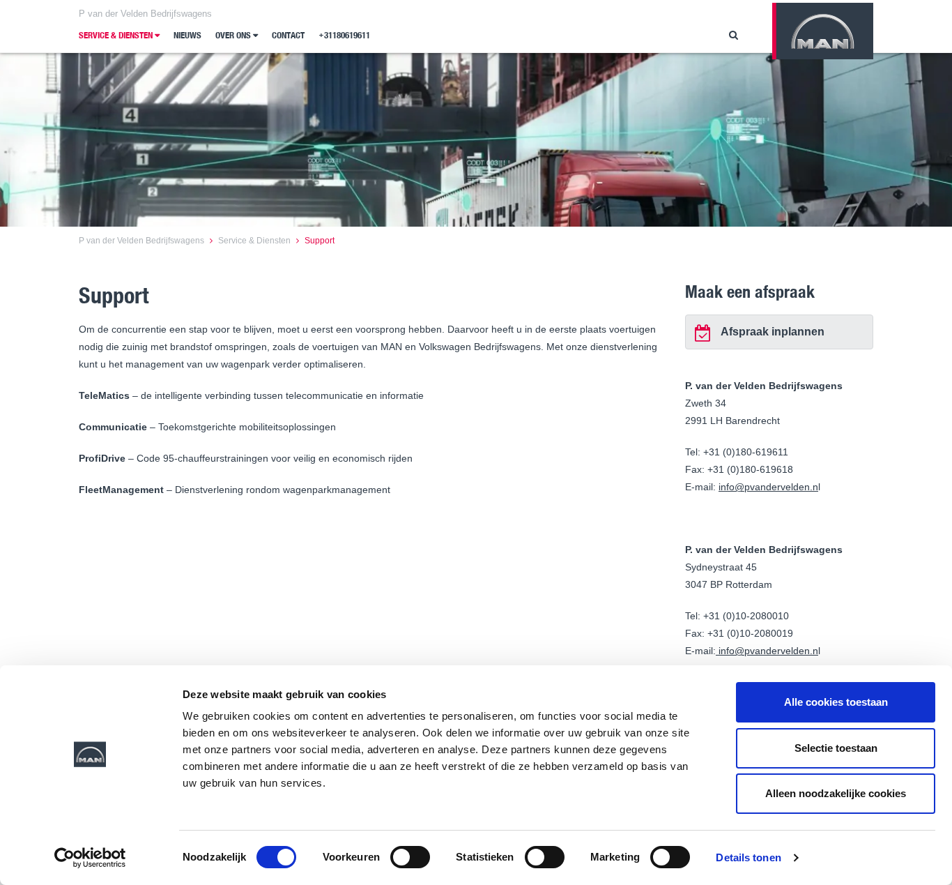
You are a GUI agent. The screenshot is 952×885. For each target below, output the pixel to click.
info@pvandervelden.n (768, 486)
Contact (288, 35)
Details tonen (748, 857)
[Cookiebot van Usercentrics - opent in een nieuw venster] (90, 857)
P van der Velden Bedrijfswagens (145, 13)
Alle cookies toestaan (836, 702)
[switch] (410, 857)
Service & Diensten (117, 35)
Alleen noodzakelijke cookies (835, 793)
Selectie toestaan (835, 748)
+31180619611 (344, 35)
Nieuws (187, 35)
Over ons (234, 35)
